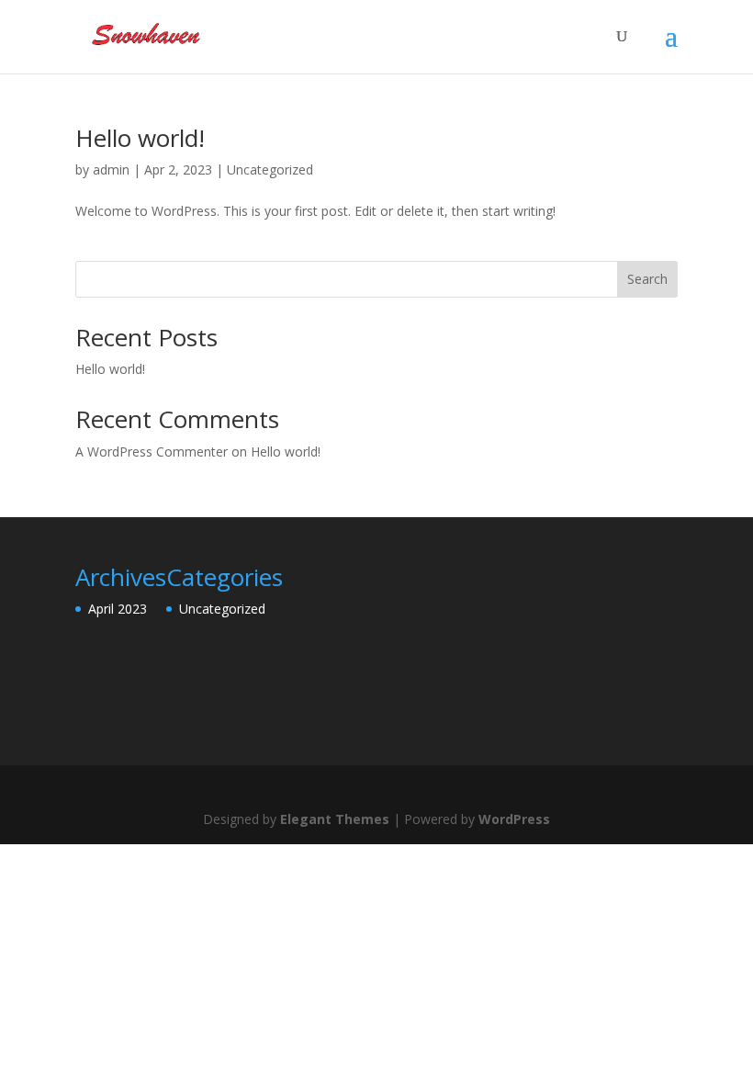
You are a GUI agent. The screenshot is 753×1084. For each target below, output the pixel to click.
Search (647, 279)
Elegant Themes (334, 819)
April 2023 (117, 608)
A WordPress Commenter (151, 451)
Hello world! (140, 137)
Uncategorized (270, 169)
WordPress (514, 819)
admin (111, 169)
